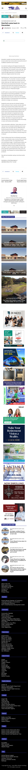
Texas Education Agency (8, 708)
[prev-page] (2, 306)
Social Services (5, 625)
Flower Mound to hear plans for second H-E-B (14, 273)
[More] (22, 32)
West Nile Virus (5, 690)
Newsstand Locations (7, 586)
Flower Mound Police (7, 645)
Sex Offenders (5, 651)
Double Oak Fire (5, 641)
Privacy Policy (5, 592)
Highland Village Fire (7, 646)
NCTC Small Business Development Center (13, 604)
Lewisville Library (6, 617)
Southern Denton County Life (11, 12)
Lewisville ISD (5, 701)
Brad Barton (14, 196)
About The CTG (5, 583)
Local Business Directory (8, 603)
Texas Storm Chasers (7, 745)
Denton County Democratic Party (10, 730)
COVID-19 (4, 684)
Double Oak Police (6, 640)
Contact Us (4, 589)
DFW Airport (4, 720)
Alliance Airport (5, 721)
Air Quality (4, 742)
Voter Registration (6, 627)
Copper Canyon (5, 662)
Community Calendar (7, 613)
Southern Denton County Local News (13, 242)
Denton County (5, 676)
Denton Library (5, 614)
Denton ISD (4, 700)
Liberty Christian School (8, 704)
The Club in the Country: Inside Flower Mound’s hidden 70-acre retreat (14, 301)
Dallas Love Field (6, 717)
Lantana (3, 669)
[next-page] (5, 306)
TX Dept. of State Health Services (10, 689)
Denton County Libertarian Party (10, 731)
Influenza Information (7, 687)
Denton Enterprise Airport (8, 718)
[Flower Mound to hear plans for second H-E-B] (14, 262)
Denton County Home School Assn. (11, 705)
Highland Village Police (7, 648)
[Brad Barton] (2, 28)
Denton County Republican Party (10, 732)
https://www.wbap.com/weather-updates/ (14, 197)
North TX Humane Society (8, 759)
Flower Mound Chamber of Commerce (11, 600)
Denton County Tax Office (8, 623)
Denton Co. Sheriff (6, 638)
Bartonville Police (6, 637)
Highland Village (5, 667)
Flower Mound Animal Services (9, 756)
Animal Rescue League (7, 755)
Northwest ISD (5, 703)
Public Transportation (7, 624)
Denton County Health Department (10, 686)
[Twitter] (14, 205)
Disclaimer (4, 590)
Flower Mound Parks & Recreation (10, 619)
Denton (3, 663)
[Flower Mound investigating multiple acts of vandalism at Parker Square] (5, 559)
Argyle (3, 659)
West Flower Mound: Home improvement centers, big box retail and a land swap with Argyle (18, 569)
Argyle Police (5, 635)
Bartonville (4, 661)
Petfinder (3, 761)
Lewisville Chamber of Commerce (10, 602)
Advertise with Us (6, 587)
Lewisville (4, 670)
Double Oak (4, 665)
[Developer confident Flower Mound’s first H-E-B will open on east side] (14, 234)
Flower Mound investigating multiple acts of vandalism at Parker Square (18, 560)
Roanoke (3, 674)
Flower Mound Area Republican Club (11, 734)
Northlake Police (5, 649)
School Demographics (7, 707)
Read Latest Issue (6, 585)
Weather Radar (5, 746)
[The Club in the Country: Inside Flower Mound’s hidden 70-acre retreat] (14, 290)
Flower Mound (5, 666)
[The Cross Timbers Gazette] (14, 8)
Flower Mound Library (7, 616)
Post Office (4, 621)
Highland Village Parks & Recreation (11, 620)
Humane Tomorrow (6, 758)
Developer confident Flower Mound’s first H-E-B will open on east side (14, 245)
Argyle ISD (4, 699)
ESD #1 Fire (4, 642)
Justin (3, 672)
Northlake (4, 673)
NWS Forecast (5, 744)
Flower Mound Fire (6, 644)
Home (2, 12)
